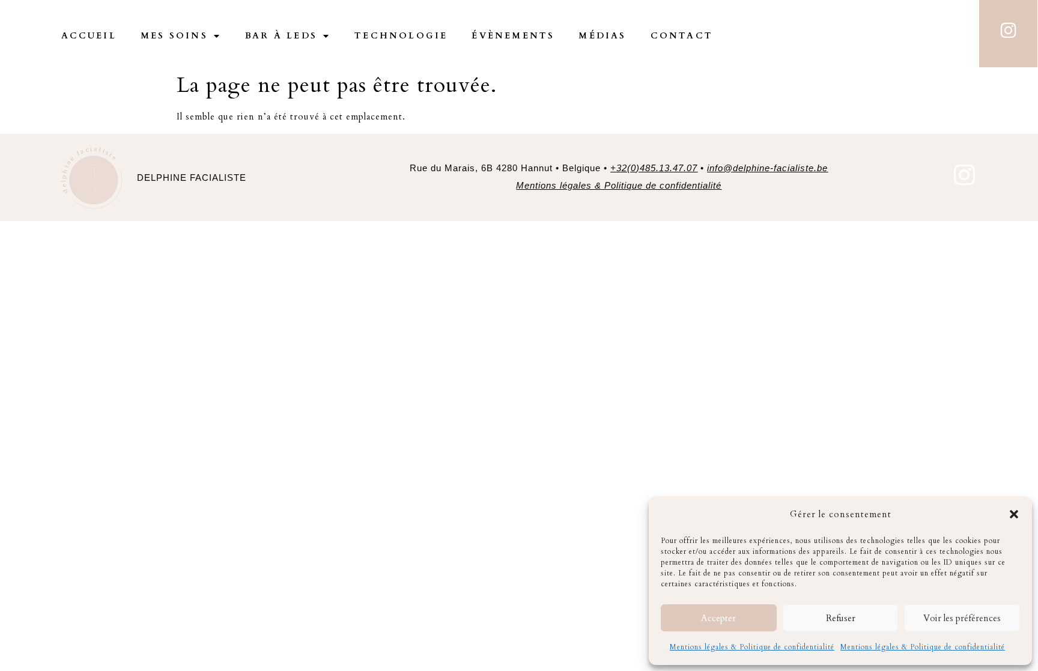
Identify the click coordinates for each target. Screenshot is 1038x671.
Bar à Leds (281, 35)
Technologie (401, 35)
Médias (602, 35)
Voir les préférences (962, 618)
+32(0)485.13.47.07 (653, 168)
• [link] (762, 168)
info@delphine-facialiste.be (767, 168)
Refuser (840, 618)
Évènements (513, 35)
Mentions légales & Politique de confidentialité (752, 647)
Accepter (718, 618)
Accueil (89, 35)
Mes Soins (174, 35)
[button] (1014, 514)
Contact (682, 35)
